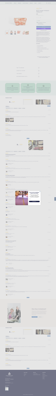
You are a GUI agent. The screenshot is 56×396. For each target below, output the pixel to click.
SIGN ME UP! (34, 201)
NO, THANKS (34, 203)
